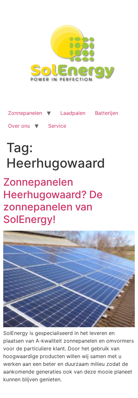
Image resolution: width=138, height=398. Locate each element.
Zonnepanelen (25, 113)
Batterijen (106, 113)
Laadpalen (72, 113)
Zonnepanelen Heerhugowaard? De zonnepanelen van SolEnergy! (53, 200)
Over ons (19, 126)
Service (57, 126)
